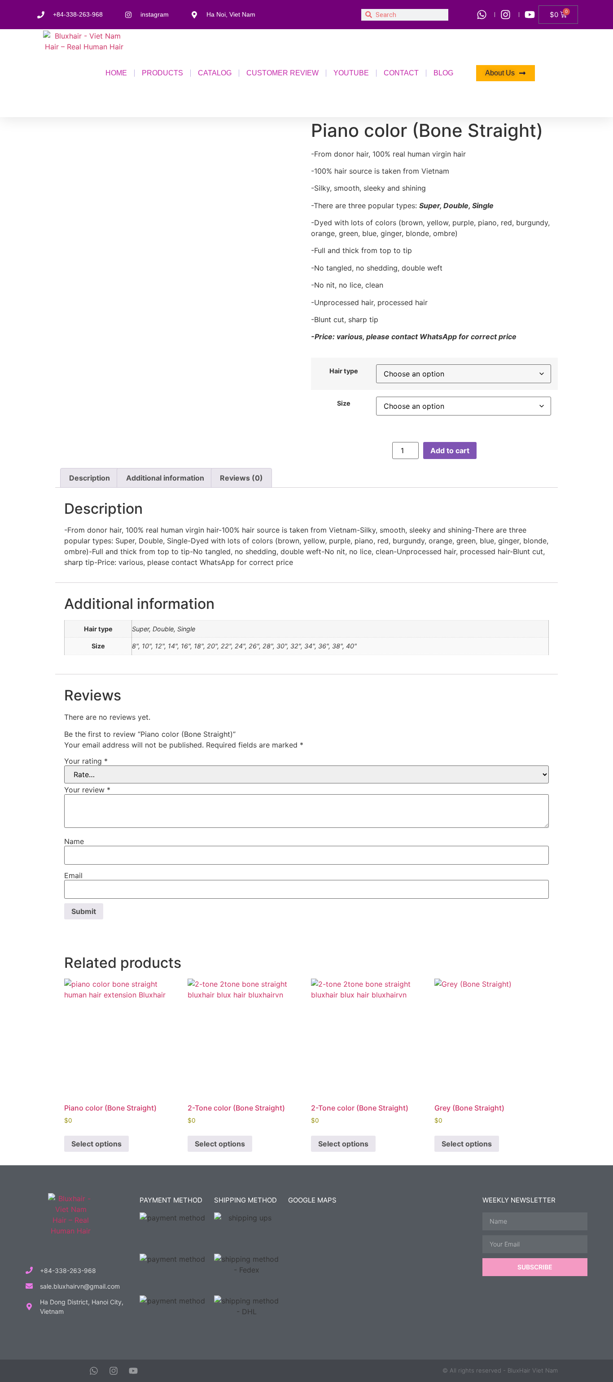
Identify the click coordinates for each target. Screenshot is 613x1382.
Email (73, 875)
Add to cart (449, 450)
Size (343, 403)
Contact (401, 73)
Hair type (343, 371)
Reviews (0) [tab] (241, 477)
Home (116, 73)
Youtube (351, 73)
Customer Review (282, 73)
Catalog (215, 73)
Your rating (86, 761)
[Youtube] (133, 1370)
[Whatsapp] (93, 1370)
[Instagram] (113, 1370)
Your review (87, 789)
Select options (96, 1143)
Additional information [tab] (165, 477)
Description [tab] (89, 477)
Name (74, 841)
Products (162, 73)
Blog (443, 73)
